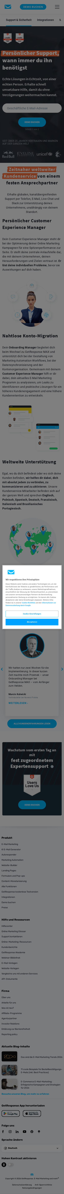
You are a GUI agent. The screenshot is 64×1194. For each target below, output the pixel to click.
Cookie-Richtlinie (28, 603)
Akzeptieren (32, 622)
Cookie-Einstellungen (32, 614)
